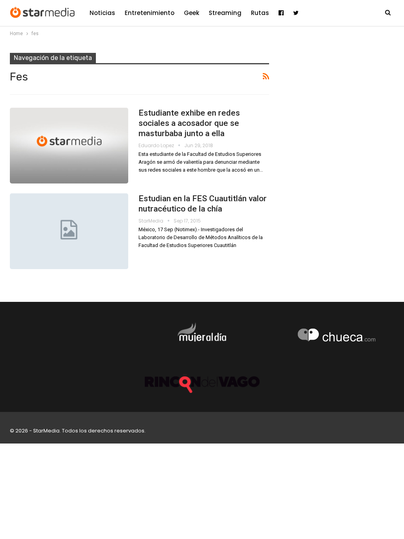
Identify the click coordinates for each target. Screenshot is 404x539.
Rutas (260, 13)
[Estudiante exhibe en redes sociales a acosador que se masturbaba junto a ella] (69, 145)
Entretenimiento (149, 13)
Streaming (225, 13)
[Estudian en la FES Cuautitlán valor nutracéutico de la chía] (69, 231)
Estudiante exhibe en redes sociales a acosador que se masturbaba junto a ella (189, 123)
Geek (191, 13)
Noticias (102, 13)
